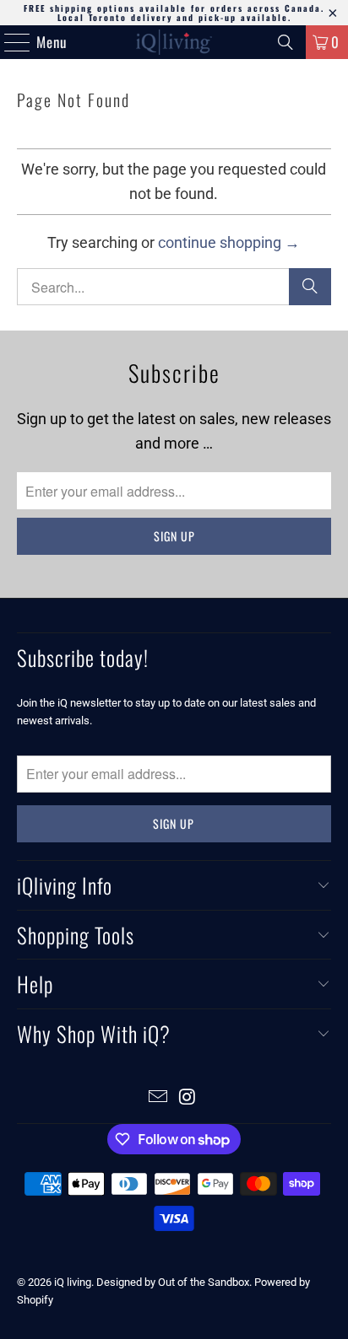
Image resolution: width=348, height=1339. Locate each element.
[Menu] (8, 42)
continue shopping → (229, 242)
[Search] (285, 42)
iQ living (72, 1282)
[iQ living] (174, 42)
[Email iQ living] (158, 1098)
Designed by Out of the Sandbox (172, 1282)
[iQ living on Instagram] (187, 1098)
